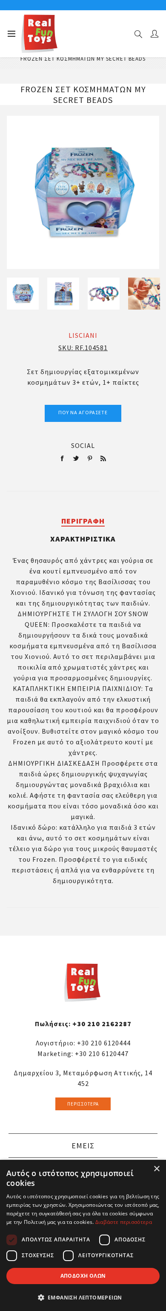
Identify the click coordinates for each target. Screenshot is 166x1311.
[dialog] (83, 1235)
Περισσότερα (83, 1104)
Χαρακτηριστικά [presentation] (83, 539)
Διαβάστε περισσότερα (123, 1222)
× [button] (156, 1169)
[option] (23, 293)
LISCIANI (83, 335)
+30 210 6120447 (102, 1053)
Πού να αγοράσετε (83, 412)
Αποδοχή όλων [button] (83, 1275)
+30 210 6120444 (104, 1043)
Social (83, 445)
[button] (83, 1297)
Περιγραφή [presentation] (83, 521)
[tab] (83, 521)
